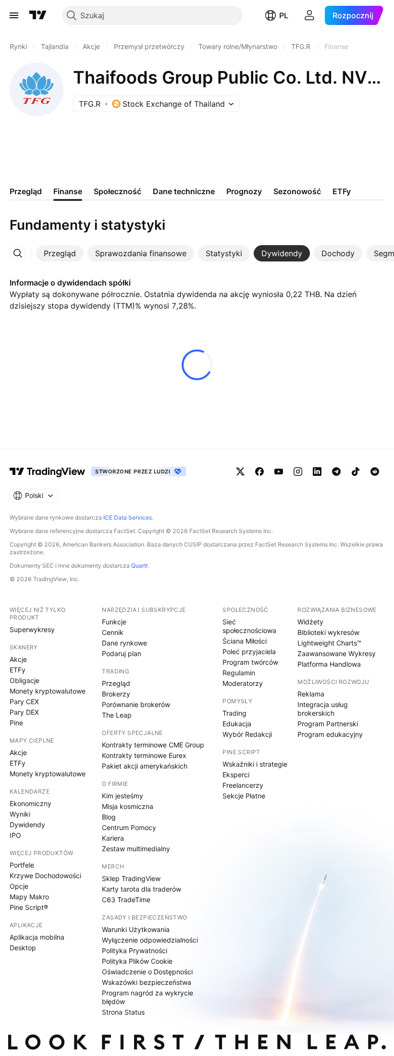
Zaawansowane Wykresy (336, 653)
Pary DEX (24, 712)
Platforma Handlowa (329, 664)
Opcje (19, 886)
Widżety (310, 622)
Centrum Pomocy (129, 827)
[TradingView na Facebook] (259, 471)
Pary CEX (24, 701)
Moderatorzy (242, 683)
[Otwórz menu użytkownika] (309, 15)
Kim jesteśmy (122, 796)
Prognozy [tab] (244, 191)
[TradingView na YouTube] (278, 471)
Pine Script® (29, 907)
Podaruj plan (121, 653)
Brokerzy (116, 694)
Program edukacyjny (330, 734)
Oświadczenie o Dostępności (147, 972)
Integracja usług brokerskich (322, 708)
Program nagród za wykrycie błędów (147, 997)
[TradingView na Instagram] (298, 471)
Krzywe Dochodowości (45, 875)
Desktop (23, 948)
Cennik (112, 632)
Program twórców (250, 662)
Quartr (139, 565)
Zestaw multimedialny (136, 849)
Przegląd (116, 683)
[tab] (60, 253)
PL (283, 15)
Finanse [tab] (67, 191)
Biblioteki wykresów (328, 632)
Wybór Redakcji (247, 734)
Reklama (310, 694)
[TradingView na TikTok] (355, 471)
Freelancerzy (242, 785)
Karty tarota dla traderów (141, 889)
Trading (234, 713)
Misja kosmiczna (127, 806)
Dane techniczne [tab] (184, 191)
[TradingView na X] (240, 471)
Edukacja (236, 724)
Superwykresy (32, 629)
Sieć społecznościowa (249, 626)
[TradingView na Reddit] (375, 471)
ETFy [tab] (341, 191)
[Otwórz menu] (14, 15)
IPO (15, 835)
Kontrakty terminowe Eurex (144, 755)
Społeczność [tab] (117, 191)
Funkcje (114, 622)
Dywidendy (27, 824)
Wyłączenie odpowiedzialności (150, 940)
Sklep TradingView (131, 878)
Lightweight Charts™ (329, 643)
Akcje (18, 659)
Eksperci (235, 774)
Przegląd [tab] (26, 191)
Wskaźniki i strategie (254, 764)
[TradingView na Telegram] (336, 471)
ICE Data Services (127, 517)
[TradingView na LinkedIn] (317, 471)
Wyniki (20, 814)
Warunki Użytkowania (136, 929)
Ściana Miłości (244, 641)
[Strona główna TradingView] (38, 15)
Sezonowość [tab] (297, 191)
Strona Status (123, 1012)
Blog (109, 817)
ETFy (17, 670)
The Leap (117, 715)
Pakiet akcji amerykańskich (144, 766)
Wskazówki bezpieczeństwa (146, 982)
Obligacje (24, 680)
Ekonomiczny (30, 803)
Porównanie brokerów (136, 704)
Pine (16, 723)
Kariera (113, 838)
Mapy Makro (29, 897)
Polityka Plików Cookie (137, 961)
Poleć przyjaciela (249, 651)
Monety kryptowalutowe (48, 691)
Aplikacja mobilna (37, 937)
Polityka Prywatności (134, 950)
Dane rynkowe (124, 643)
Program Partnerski (327, 724)
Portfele (22, 865)
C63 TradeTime (126, 899)
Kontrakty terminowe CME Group (153, 745)
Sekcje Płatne (243, 796)
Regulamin (238, 673)
